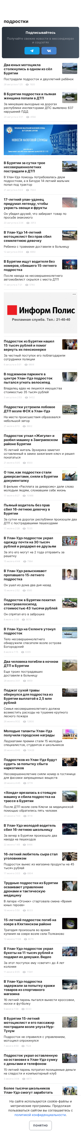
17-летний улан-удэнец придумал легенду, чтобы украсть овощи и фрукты (26, 204)
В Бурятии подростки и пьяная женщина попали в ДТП (30, 96)
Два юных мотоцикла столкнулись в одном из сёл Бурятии (28, 69)
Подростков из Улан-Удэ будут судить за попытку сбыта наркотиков (30, 764)
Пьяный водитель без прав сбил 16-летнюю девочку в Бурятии (27, 509)
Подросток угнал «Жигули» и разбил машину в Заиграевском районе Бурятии (31, 440)
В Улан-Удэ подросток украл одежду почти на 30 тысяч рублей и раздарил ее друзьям (30, 542)
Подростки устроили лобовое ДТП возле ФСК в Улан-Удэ (29, 409)
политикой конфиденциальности (40, 1115)
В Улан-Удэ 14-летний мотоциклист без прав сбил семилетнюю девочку (27, 236)
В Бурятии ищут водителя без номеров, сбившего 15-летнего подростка (30, 265)
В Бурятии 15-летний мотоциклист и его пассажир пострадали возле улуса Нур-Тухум (29, 1024)
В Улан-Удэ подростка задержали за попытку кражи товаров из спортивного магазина (29, 987)
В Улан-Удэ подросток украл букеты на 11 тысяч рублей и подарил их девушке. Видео (28, 953)
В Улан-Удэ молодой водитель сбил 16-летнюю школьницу (30, 827)
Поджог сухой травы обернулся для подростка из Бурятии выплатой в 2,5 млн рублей (28, 696)
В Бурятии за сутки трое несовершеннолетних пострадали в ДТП (24, 167)
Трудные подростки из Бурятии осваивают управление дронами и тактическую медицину (31, 889)
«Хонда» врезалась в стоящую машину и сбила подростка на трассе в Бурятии (30, 797)
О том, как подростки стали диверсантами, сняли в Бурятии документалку (31, 476)
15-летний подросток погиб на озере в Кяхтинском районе (30, 922)
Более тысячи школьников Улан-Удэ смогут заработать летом (28, 1092)
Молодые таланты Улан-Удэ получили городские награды (29, 733)
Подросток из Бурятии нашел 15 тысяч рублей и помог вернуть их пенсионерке (29, 345)
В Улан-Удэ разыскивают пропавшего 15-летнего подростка (25, 575)
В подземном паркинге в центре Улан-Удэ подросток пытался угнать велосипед (28, 378)
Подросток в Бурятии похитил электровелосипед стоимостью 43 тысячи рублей (30, 604)
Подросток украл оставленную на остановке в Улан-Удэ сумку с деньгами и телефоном (31, 1059)
